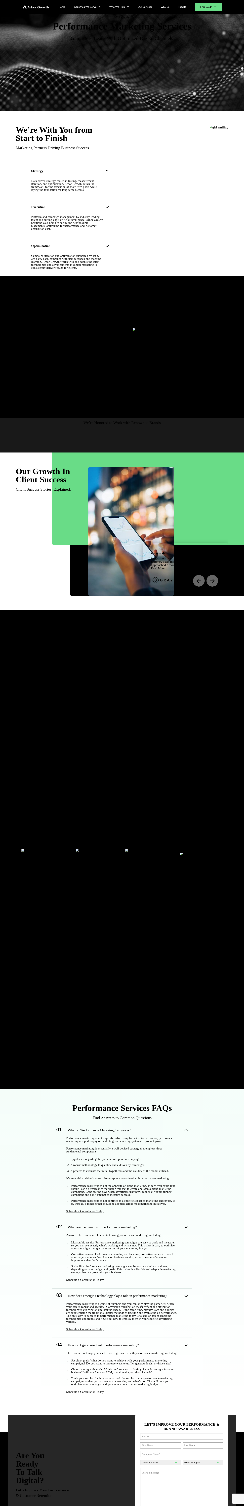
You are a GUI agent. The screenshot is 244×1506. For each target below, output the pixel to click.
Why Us (165, 6)
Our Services (145, 6)
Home (61, 6)
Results (182, 6)
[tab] (39, 318)
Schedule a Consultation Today (85, 1211)
